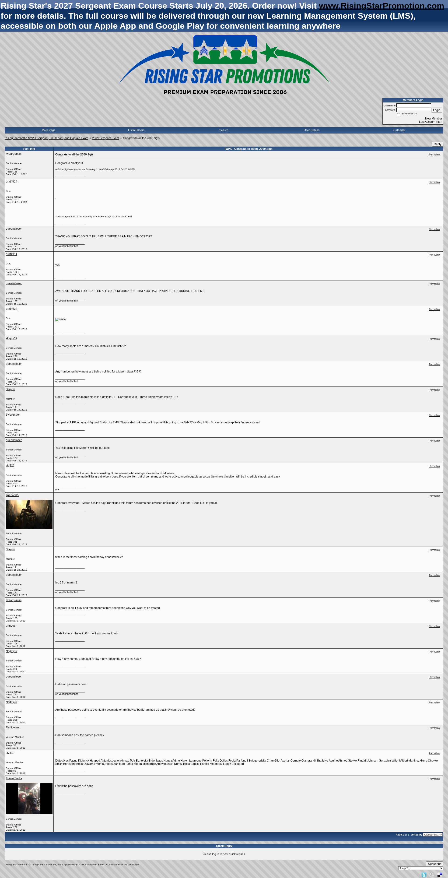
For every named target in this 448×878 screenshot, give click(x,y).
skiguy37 (11, 338)
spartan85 (12, 495)
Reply (437, 144)
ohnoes (10, 625)
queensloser (14, 228)
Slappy (10, 389)
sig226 (10, 465)
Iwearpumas (13, 153)
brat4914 (11, 181)
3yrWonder (13, 414)
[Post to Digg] (431, 874)
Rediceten (12, 727)
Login (436, 110)
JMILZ (10, 753)
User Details (311, 130)
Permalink (434, 154)
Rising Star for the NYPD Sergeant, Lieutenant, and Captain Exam (46, 138)
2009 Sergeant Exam (105, 138)
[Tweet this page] (424, 874)
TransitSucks (14, 778)
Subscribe (434, 864)
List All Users (136, 130)
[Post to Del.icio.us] (439, 874)
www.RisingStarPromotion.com (381, 6)
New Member (433, 118)
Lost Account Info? (430, 121)
